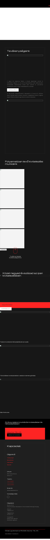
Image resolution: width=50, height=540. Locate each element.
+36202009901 (10, 483)
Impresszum (15, 533)
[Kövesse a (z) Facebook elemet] (8, 497)
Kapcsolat (6, 308)
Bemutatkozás (12, 24)
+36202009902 (10, 484)
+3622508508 (10, 481)
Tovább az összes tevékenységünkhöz (15, 257)
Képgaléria (13, 89)
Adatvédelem (8, 533)
